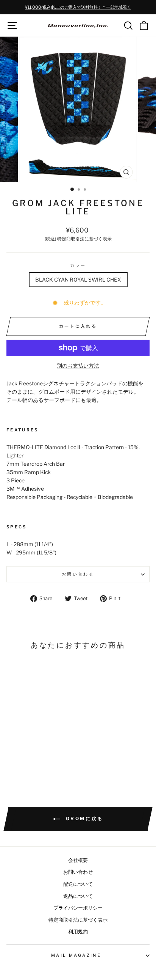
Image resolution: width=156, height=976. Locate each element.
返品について (78, 896)
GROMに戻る (83, 819)
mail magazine (76, 955)
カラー (78, 265)
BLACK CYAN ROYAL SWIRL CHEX (78, 280)
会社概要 (78, 860)
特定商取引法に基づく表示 (84, 239)
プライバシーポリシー (78, 908)
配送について (78, 884)
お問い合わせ (78, 574)
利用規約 (78, 931)
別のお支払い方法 (78, 366)
